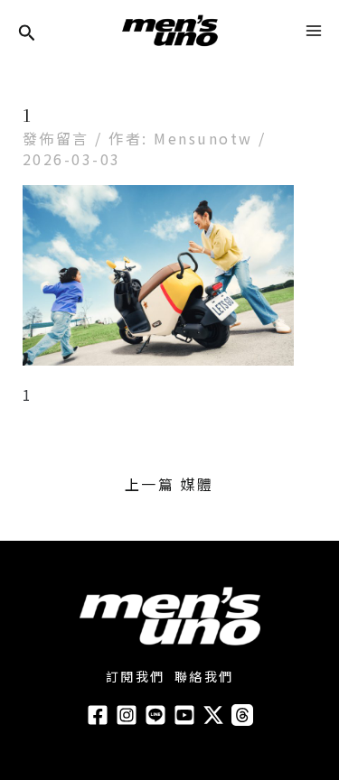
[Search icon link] (27, 34)
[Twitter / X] (213, 715)
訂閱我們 (135, 676)
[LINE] (155, 715)
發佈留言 (56, 138)
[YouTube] (184, 715)
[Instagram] (126, 715)
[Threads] (242, 715)
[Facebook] (97, 715)
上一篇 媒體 (169, 484)
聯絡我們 (204, 676)
